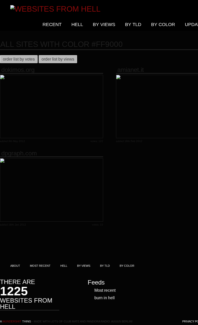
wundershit (11, 321)
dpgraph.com (19, 153)
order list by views (58, 59)
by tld (133, 24)
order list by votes (19, 59)
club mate (71, 321)
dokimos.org (18, 70)
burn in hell (104, 298)
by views (104, 24)
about (15, 265)
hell (77, 24)
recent (52, 24)
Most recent (105, 290)
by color (163, 24)
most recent (40, 265)
